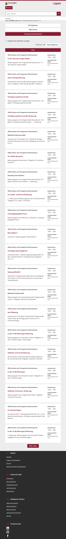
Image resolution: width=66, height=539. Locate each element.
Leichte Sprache (11, 488)
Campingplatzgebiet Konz (17, 214)
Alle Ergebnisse (33, 25)
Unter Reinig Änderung (16, 78)
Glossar (8, 463)
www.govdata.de (11, 506)
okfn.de (8, 516)
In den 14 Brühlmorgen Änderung (20, 334)
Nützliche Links (16, 475)
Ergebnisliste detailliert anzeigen (19, 41)
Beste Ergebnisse (52, 45)
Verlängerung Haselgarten (17, 251)
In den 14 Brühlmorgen (16, 372)
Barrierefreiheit (11, 482)
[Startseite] (11, 3)
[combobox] (31, 14)
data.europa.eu (11, 509)
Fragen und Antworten (13, 460)
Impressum (9, 478)
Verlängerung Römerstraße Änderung (22, 116)
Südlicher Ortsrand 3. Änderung (19, 391)
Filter (33, 50)
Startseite (7, 18)
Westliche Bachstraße (16, 293)
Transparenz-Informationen (33, 34)
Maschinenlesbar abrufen (31, 20)
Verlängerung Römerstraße (18, 97)
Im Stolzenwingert (14, 410)
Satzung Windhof (14, 272)
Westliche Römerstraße (17, 135)
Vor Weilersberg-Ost (15, 156)
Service (12, 453)
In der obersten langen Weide (19, 59)
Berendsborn (12, 233)
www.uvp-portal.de (12, 503)
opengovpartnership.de (13, 513)
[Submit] (59, 14)
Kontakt (8, 457)
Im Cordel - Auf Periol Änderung (20, 195)
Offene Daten (33, 30)
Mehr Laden (33, 446)
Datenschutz (10, 491)
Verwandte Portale (17, 499)
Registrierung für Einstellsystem (16, 467)
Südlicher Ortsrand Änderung (19, 353)
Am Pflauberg (13, 312)
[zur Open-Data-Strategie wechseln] (57, 3)
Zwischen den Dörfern (16, 175)
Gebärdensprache (11, 485)
